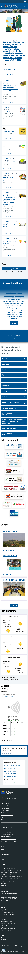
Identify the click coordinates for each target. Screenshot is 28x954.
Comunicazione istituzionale (9, 301)
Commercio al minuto (19, 297)
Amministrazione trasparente (8, 923)
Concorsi (18, 301)
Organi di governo (5, 813)
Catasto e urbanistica (6, 832)
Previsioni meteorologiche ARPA (11, 679)
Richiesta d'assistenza (6, 930)
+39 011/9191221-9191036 (12, 872)
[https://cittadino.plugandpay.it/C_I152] (23, 488)
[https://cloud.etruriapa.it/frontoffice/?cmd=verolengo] (14, 496)
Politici (2, 817)
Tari (4, 147)
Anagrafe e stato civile (6, 827)
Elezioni (23, 301)
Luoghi (2, 857)
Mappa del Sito (19, 947)
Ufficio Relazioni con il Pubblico (8, 881)
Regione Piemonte (5, 1)
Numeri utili (3, 885)
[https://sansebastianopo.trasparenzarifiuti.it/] (14, 463)
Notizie (2, 849)
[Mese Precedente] (3, 268)
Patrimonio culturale (7, 310)
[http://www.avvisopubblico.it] (18, 505)
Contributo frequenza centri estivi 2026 (10, 242)
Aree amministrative (6, 806)
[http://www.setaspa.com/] (14, 480)
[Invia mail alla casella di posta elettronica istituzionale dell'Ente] (14, 876)
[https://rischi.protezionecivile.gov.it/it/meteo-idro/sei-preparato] (14, 513)
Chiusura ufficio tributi (8, 131)
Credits (8, 947)
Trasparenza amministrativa (12, 316)
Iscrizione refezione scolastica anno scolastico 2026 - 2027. (9, 178)
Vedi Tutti (14, 323)
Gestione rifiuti (12, 303)
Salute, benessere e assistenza (8, 839)
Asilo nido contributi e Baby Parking (10, 225)
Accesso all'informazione (11, 292)
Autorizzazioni (4, 830)
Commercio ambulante (14, 299)
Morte (15, 307)
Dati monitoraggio (5, 945)
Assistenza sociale (8, 294)
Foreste (6, 303)
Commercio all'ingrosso (9, 297)
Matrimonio (9, 307)
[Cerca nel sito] (23, 6)
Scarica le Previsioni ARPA (9, 677)
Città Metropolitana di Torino (7, 912)
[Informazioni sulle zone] (7, 696)
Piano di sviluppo (17, 310)
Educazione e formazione (7, 834)
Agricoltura (20, 292)
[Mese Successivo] (25, 268)
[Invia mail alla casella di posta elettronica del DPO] (11, 893)
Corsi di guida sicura (8, 111)
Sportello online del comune (7, 914)
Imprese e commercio (6, 837)
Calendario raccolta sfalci (9, 162)
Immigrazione (6, 305)
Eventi (2, 859)
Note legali (3, 919)
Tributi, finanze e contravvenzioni (8, 841)
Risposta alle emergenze (17, 312)
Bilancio (21, 294)
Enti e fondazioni (5, 810)
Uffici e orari (3, 883)
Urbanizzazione (14, 318)
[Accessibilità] (4, 950)
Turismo (20, 316)
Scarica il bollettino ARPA (9, 740)
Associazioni (16, 294)
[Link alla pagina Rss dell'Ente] (2, 937)
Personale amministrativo (7, 815)
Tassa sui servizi (10, 314)
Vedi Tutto (14, 605)
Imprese (17, 305)
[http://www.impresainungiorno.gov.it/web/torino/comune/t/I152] (11, 488)
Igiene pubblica (20, 303)
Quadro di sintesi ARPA (9, 742)
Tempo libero (18, 314)
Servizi (16, 945)
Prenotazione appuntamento (8, 928)
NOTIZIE (6, 40)
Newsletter (3, 939)
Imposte (12, 305)
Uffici (2, 819)
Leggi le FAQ (4, 925)
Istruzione (22, 305)
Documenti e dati (5, 808)
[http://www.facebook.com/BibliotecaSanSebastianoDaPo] (14, 471)
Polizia (23, 310)
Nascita (19, 307)
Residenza (8, 312)
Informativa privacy (5, 917)
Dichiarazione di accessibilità (7, 921)
